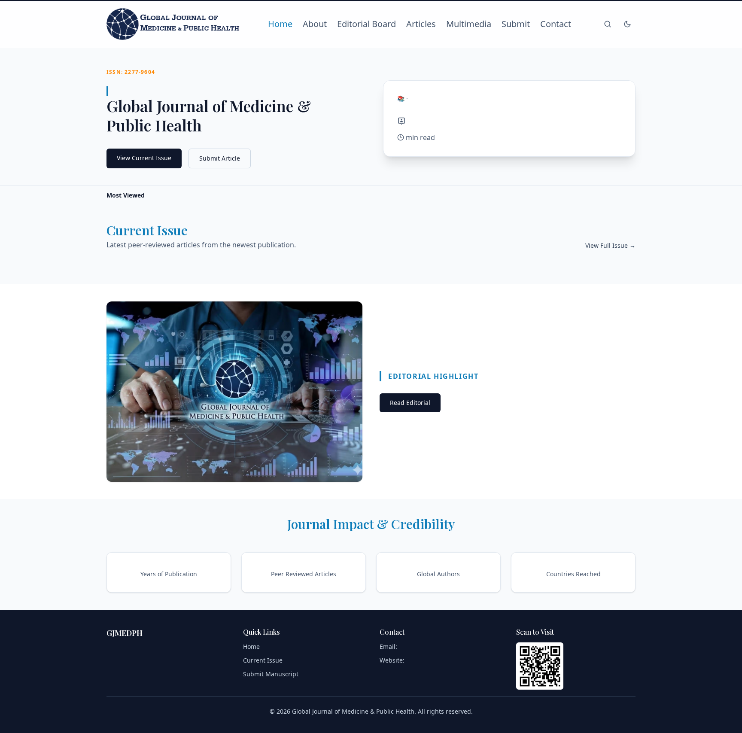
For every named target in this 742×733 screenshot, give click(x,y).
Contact (555, 24)
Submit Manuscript (270, 674)
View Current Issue (144, 158)
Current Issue (263, 660)
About (315, 24)
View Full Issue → (610, 245)
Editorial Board (366, 24)
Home (280, 24)
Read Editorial (410, 402)
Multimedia (468, 24)
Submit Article (219, 158)
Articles (421, 24)
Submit (516, 24)
